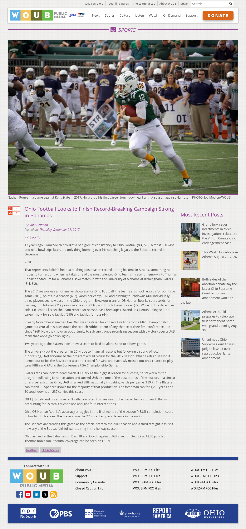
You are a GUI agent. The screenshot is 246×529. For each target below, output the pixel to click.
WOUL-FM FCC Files (204, 482)
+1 (10, 208)
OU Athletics (50, 450)
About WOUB (168, 3)
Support (192, 15)
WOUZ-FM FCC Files (204, 488)
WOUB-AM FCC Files (147, 482)
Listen (139, 15)
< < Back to (32, 237)
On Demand (172, 15)
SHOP (184, 3)
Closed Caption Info (89, 488)
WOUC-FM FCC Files (205, 470)
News (96, 15)
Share (10, 213)
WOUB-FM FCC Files (147, 488)
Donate (218, 15)
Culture (125, 15)
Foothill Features (118, 3)
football (31, 450)
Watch (153, 15)
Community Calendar (90, 482)
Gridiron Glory (94, 3)
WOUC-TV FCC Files (146, 476)
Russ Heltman (38, 225)
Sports (110, 15)
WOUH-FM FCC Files (205, 476)
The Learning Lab (144, 3)
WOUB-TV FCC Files (146, 470)
